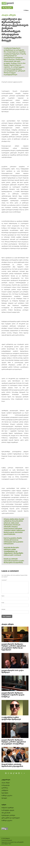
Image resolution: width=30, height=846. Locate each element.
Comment (4, 580)
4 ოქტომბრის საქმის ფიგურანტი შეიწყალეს (11, 718)
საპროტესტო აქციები (8, 810)
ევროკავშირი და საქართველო (11, 818)
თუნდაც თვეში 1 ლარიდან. (12, 555)
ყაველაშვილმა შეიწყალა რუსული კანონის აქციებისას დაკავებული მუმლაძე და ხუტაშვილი (14, 647)
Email (3, 602)
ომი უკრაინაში (6, 812)
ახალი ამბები (9, 15)
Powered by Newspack (7, 840)
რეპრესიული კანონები (8, 815)
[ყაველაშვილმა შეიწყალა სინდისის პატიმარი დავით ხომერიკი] (15, 683)
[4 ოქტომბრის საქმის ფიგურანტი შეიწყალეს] (15, 708)
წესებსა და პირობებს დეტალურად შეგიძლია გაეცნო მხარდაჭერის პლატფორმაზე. (14, 560)
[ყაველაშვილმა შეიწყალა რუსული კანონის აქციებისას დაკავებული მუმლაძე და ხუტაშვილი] (15, 634)
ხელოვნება (5, 793)
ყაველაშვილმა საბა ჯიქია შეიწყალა (13, 671)
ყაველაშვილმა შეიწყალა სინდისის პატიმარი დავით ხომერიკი (13, 695)
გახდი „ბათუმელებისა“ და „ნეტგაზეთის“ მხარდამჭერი (13, 551)
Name (3, 596)
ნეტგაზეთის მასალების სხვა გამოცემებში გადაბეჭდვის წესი (13, 842)
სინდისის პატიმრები (8, 807)
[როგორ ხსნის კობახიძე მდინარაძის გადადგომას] (15, 755)
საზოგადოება (6, 785)
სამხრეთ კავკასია (7, 795)
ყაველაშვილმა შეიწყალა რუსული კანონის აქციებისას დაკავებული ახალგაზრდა (14, 742)
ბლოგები (4, 798)
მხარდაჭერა (7, 8)
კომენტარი (5, 790)
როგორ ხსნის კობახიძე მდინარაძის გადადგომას (12, 765)
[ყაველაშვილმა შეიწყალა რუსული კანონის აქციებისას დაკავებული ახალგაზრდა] (15, 730)
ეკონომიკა (5, 788)
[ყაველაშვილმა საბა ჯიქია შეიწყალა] (15, 661)
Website (3, 609)
